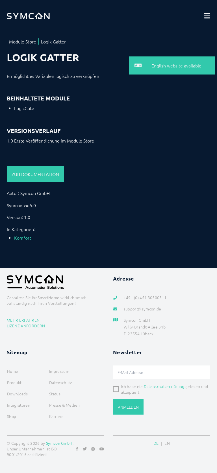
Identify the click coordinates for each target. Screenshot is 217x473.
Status (54, 394)
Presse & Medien (64, 405)
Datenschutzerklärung (164, 386)
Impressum (59, 371)
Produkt (14, 382)
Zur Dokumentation (35, 174)
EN (167, 443)
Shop (11, 416)
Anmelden (128, 407)
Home (12, 371)
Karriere (56, 416)
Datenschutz (60, 382)
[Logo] (28, 15)
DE (156, 443)
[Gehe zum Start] (206, 441)
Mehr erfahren (23, 320)
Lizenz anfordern (26, 326)
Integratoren (18, 405)
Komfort (22, 237)
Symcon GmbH (59, 443)
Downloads (17, 394)
